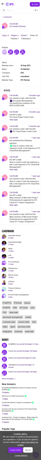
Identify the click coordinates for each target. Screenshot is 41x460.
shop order (13, 312)
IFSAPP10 (7, 303)
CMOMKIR (12, 365)
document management (12, 317)
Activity (7, 90)
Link (9, 255)
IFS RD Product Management (18, 295)
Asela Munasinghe (14, 242)
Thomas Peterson (14, 288)
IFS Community (13, 262)
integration (7, 331)
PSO (4, 312)
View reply (13, 119)
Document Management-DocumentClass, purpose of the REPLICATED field (22, 103)
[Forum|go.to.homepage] (10, 4)
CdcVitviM (13, 24)
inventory (18, 331)
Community (7, 17)
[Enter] (3, 10)
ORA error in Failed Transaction (13, 396)
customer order (9, 322)
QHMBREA (12, 344)
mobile (28, 317)
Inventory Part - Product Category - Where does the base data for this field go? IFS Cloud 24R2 (20, 418)
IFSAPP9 (6, 307)
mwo (33, 307)
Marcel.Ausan (13, 275)
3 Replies (5, 392)
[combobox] (20, 10)
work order (29, 331)
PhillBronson (13, 268)
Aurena (27, 303)
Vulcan (10, 351)
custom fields (23, 322)
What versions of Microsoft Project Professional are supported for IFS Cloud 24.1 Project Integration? (23, 200)
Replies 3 (15, 35)
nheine (10, 358)
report (12, 326)
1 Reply (5, 399)
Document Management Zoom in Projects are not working (19, 389)
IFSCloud (17, 303)
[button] (2, 4)
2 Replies (5, 405)
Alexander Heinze (14, 235)
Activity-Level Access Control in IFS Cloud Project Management (19, 410)
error (34, 322)
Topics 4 (5, 35)
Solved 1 (24, 35)
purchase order (24, 326)
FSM (15, 307)
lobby (5, 326)
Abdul (10, 249)
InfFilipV (11, 281)
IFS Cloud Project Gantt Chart (21, 117)
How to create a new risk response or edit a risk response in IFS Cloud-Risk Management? (24, 148)
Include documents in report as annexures (17, 402)
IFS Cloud (24, 307)
